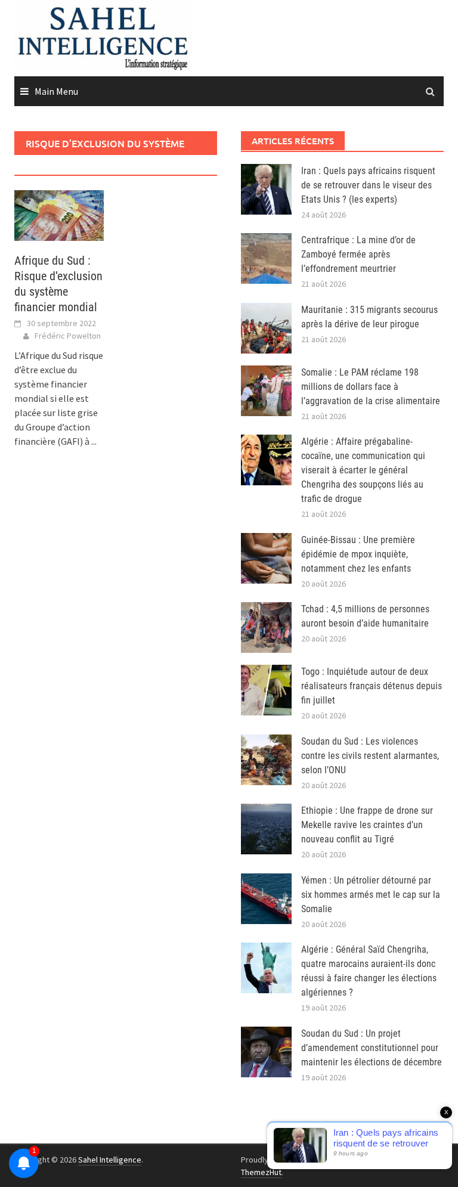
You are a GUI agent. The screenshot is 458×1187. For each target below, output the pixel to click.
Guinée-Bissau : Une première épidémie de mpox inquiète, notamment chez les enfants (358, 554)
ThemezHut (261, 1172)
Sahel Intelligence (109, 1159)
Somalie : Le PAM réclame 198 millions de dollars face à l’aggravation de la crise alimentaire (370, 387)
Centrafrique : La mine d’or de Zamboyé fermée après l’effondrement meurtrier (358, 254)
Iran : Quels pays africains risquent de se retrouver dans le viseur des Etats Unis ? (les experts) (368, 185)
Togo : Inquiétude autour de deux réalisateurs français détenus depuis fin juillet (371, 686)
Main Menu (56, 91)
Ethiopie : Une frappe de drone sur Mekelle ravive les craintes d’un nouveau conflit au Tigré (367, 825)
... (94, 441)
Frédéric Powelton (68, 335)
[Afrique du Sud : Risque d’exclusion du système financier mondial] (59, 214)
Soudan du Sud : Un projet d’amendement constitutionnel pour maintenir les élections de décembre (371, 1048)
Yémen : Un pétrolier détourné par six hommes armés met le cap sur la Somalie (370, 895)
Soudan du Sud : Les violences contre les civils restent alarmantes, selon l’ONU (370, 756)
